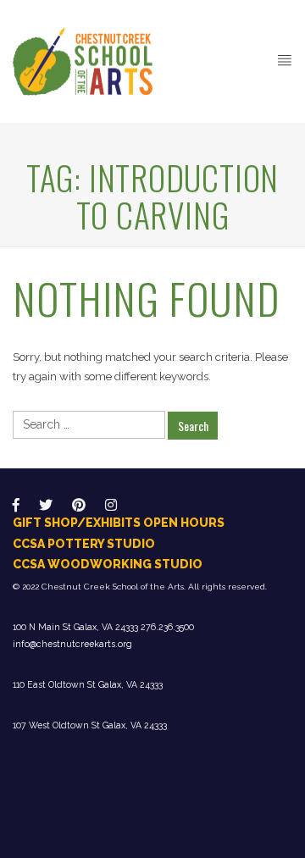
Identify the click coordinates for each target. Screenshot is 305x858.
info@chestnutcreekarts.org (72, 644)
